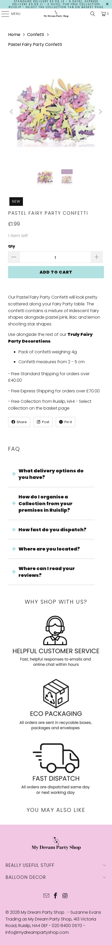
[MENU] (2, 14)
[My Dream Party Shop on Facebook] (56, 896)
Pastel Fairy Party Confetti (35, 44)
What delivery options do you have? (51, 474)
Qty (11, 246)
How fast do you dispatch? (52, 529)
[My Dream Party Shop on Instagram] (65, 896)
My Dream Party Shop (43, 912)
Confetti (35, 35)
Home (14, 35)
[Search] (93, 14)
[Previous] (12, 112)
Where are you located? (49, 549)
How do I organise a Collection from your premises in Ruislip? (45, 503)
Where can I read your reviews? (46, 571)
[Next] (100, 112)
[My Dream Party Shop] (56, 14)
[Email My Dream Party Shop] (46, 896)
